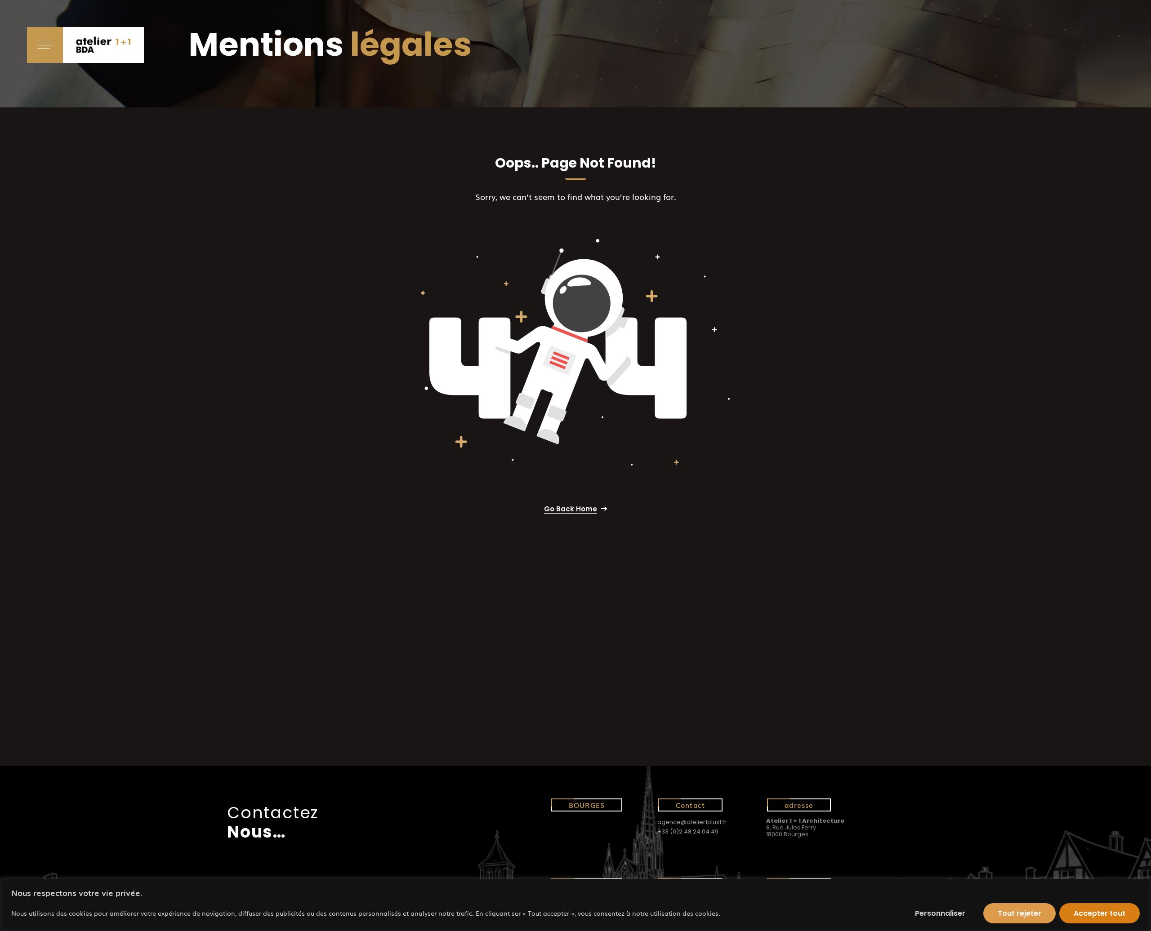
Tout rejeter (1019, 913)
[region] (575, 905)
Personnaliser (940, 913)
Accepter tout (1099, 913)
